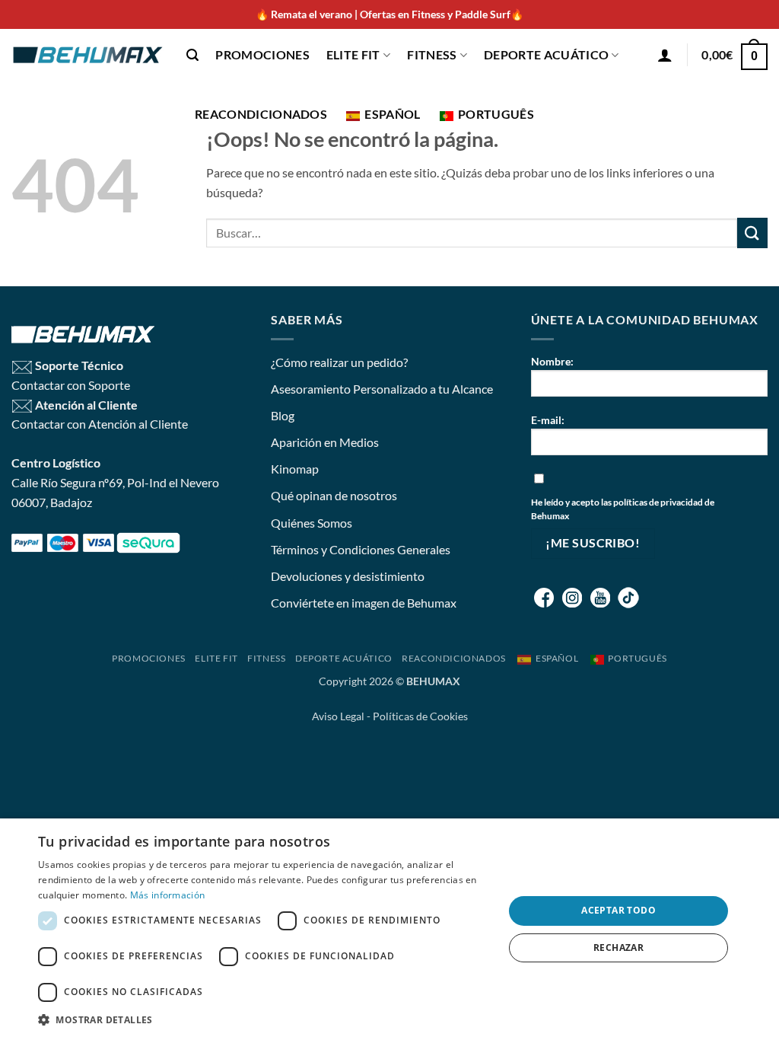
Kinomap (295, 468)
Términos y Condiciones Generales (360, 549)
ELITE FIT (353, 54)
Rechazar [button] (618, 947)
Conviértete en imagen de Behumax (363, 602)
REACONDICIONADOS (261, 114)
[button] (192, 55)
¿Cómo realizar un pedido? (339, 362)
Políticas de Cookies (420, 716)
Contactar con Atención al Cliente (99, 423)
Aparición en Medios (325, 442)
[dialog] (389, 929)
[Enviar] (752, 232)
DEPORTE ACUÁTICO (546, 54)
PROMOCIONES (262, 54)
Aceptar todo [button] (618, 910)
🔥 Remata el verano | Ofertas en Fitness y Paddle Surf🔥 (389, 14)
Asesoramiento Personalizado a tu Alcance (382, 388)
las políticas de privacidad (652, 502)
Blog (282, 415)
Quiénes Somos (311, 522)
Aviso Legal (338, 716)
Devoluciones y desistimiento (347, 576)
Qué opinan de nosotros (334, 495)
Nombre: (552, 361)
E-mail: (547, 419)
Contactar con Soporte (70, 385)
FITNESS (431, 54)
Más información (167, 894)
